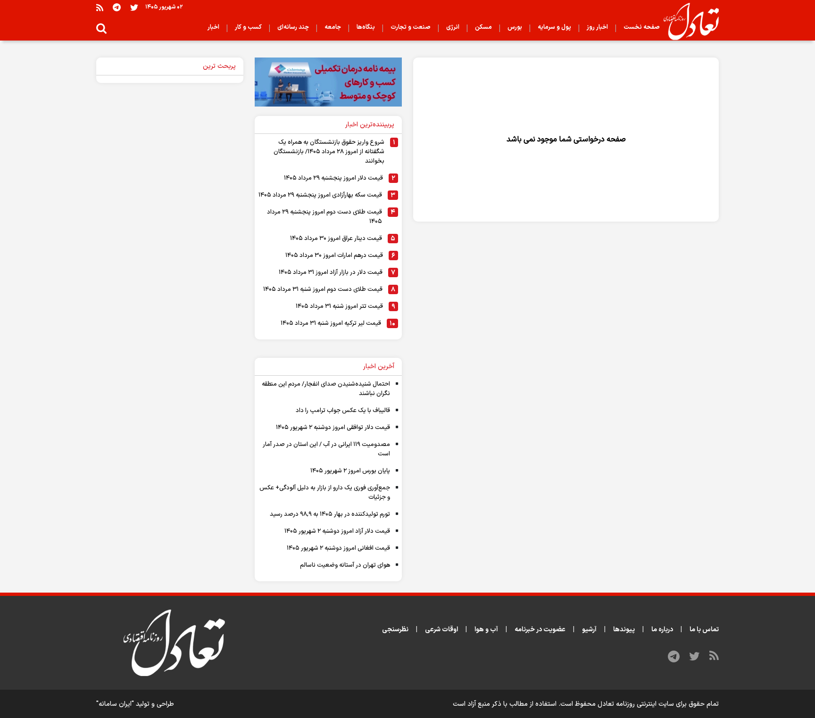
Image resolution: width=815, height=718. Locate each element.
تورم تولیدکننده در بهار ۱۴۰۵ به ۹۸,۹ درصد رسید (330, 514)
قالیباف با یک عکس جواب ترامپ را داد (343, 410)
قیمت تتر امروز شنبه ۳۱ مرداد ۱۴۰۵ (339, 306)
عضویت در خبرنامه (540, 630)
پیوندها (624, 630)
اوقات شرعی (441, 630)
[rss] (99, 7)
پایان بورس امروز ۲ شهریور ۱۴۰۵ (350, 471)
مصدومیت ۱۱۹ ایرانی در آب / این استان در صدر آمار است (326, 449)
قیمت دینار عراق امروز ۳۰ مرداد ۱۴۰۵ (336, 238)
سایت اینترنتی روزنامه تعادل (636, 704)
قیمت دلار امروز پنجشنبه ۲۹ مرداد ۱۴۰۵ (333, 178)
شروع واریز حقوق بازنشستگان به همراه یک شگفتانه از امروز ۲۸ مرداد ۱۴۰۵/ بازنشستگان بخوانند (329, 152)
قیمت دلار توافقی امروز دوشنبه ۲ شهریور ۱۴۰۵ (333, 427)
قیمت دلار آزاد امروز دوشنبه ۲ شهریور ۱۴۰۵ (337, 531)
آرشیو (589, 630)
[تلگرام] (117, 7)
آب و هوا (486, 630)
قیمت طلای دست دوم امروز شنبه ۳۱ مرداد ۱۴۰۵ (323, 289)
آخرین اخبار (378, 366)
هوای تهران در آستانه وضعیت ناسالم (345, 565)
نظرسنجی (395, 630)
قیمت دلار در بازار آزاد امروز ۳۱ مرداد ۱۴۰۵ (331, 272)
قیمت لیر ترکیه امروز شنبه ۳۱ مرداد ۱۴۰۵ (331, 323)
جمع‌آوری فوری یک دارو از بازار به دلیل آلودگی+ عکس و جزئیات (324, 492)
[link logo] (687, 21)
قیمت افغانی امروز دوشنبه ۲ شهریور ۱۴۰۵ (338, 548)
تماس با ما (704, 630)
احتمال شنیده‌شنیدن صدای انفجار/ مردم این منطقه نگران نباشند (326, 389)
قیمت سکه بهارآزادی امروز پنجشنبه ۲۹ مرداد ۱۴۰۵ (320, 195)
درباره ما (662, 630)
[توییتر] (134, 7)
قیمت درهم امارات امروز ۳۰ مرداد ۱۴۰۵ (334, 255)
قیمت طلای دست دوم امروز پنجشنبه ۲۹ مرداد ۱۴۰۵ (324, 216)
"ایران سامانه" (115, 704)
